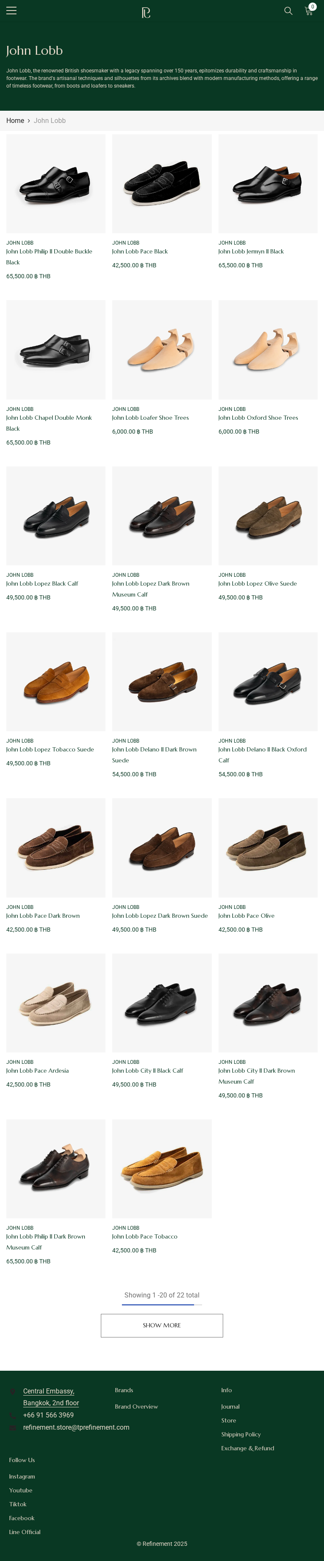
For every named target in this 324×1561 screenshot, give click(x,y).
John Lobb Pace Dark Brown (43, 915)
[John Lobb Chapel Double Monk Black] (55, 349)
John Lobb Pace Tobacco (145, 1236)
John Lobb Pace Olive (247, 915)
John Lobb (50, 121)
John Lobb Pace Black (140, 251)
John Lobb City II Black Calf (147, 1070)
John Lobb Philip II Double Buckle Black (49, 257)
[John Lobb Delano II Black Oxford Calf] (268, 681)
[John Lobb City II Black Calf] (161, 1003)
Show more (162, 1325)
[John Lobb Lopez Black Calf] (55, 515)
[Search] (289, 11)
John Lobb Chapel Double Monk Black (49, 423)
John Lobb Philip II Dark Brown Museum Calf (45, 1242)
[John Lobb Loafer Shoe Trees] (161, 349)
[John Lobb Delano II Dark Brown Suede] (161, 681)
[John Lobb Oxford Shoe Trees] (268, 349)
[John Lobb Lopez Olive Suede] (268, 515)
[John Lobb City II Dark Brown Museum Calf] (268, 1003)
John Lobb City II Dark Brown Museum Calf (257, 1076)
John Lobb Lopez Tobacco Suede (50, 749)
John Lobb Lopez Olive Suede (258, 583)
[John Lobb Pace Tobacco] (161, 1168)
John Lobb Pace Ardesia (37, 1070)
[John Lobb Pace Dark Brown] (55, 847)
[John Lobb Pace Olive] (268, 847)
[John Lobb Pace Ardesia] (55, 1003)
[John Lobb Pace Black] (161, 183)
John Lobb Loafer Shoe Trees (150, 417)
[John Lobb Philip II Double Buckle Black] (55, 183)
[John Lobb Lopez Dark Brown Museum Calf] (161, 515)
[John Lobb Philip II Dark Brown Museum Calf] (55, 1168)
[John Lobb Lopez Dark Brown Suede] (161, 847)
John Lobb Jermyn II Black (251, 251)
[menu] (11, 10)
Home (15, 121)
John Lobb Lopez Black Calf (42, 583)
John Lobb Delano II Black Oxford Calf (263, 755)
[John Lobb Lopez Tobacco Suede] (55, 681)
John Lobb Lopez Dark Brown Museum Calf (150, 589)
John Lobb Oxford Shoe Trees (258, 417)
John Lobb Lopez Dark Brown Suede (160, 915)
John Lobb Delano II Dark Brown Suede (154, 755)
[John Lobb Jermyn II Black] (268, 183)
